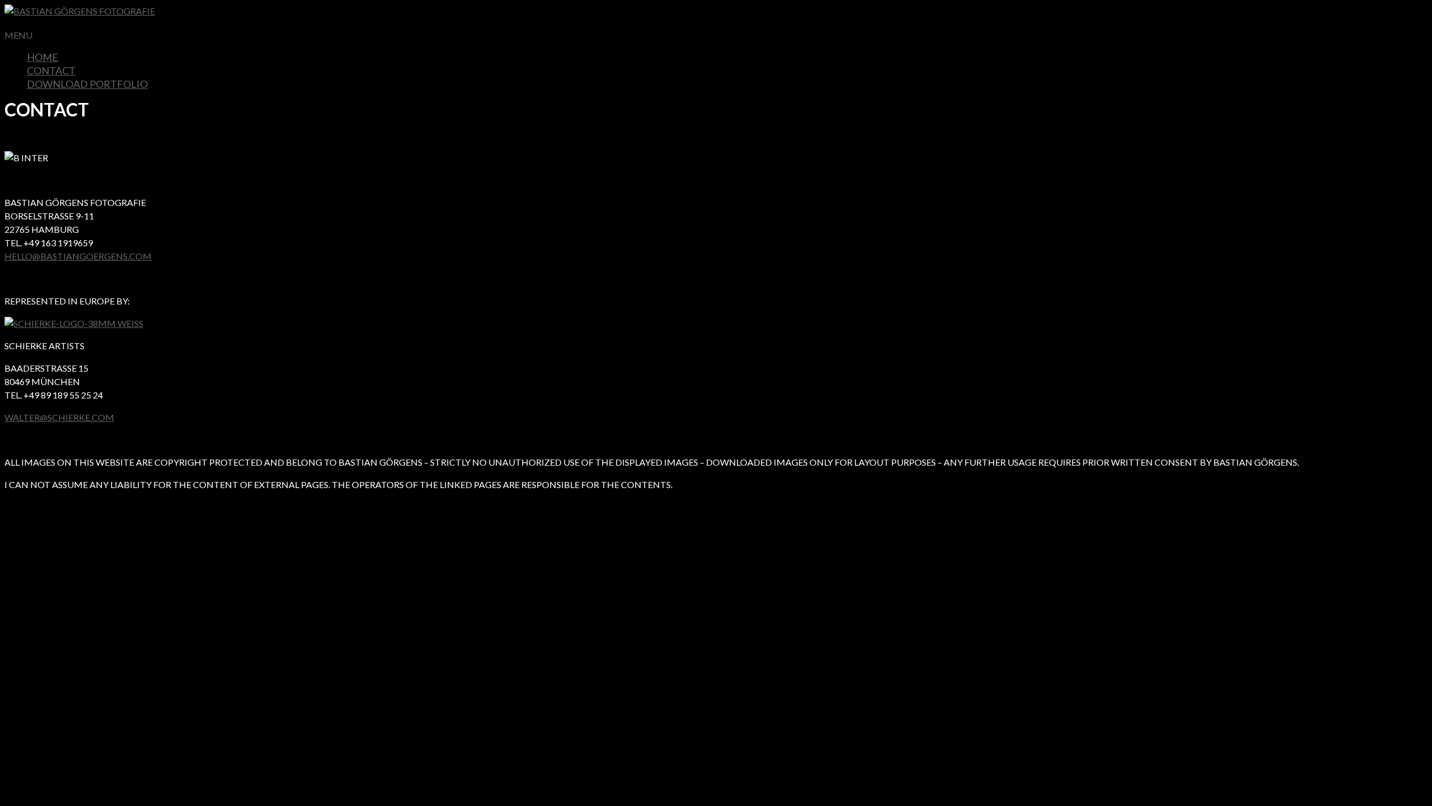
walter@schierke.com (59, 417)
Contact (51, 70)
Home (42, 57)
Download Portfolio (87, 84)
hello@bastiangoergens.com (78, 256)
